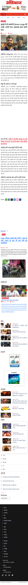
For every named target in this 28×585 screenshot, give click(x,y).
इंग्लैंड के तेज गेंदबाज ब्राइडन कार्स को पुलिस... (10, 300)
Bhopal (7, 566)
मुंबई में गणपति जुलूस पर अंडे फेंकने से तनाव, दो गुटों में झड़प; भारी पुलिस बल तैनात (14, 141)
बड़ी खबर (3, 234)
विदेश (8, 298)
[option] (3, 18)
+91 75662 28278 (7, 572)
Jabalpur (7, 571)
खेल (2, 17)
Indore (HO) (8, 561)
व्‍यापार (13, 17)
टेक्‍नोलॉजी (18, 17)
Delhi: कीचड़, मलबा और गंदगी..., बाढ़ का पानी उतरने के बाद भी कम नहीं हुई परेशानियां (14, 240)
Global (24, 17)
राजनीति (8, 17)
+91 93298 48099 (7, 567)
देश (4, 21)
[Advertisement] (14, 122)
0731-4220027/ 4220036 (8, 562)
